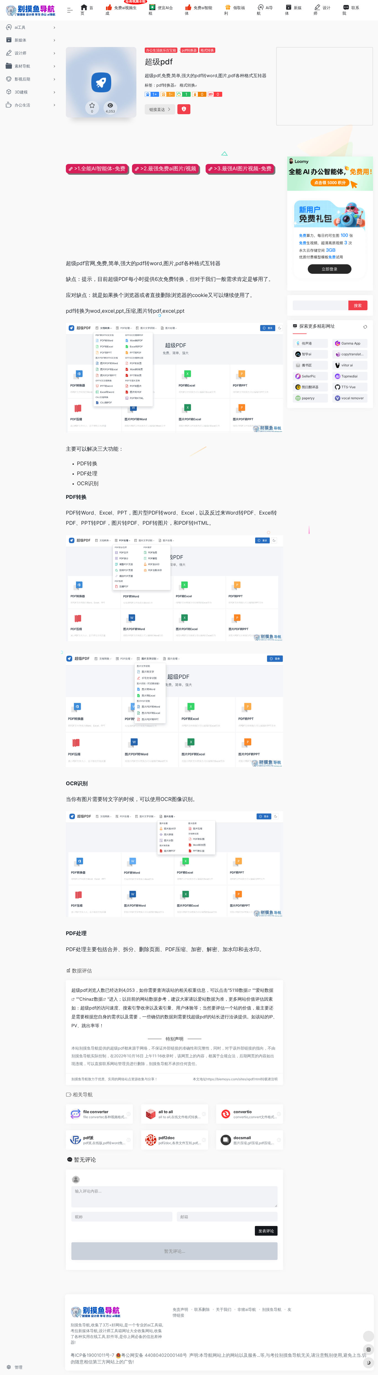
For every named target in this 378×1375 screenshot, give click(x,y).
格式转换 (207, 50)
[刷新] (365, 327)
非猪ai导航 (246, 1309)
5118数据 (238, 990)
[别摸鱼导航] (95, 1314)
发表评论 (266, 1230)
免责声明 (180, 1309)
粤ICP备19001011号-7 (92, 1355)
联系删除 (202, 1309)
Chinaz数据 (91, 999)
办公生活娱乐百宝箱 (161, 50)
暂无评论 (85, 1159)
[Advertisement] (324, 86)
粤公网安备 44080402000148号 (154, 1355)
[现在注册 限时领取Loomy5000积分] (330, 173)
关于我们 (223, 1309)
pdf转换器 (189, 50)
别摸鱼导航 (271, 1309)
